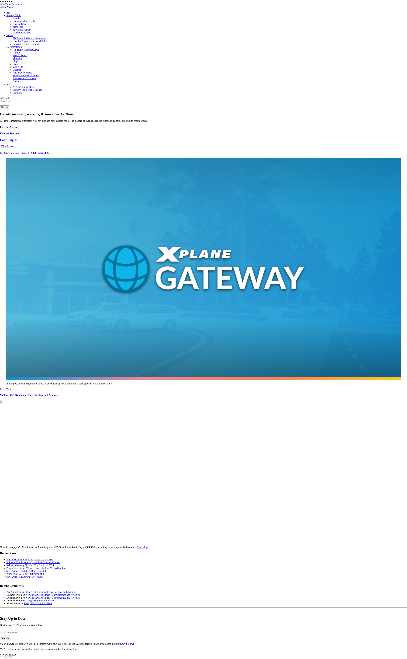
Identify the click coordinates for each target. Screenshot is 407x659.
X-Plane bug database (24, 87)
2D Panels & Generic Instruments (29, 38)
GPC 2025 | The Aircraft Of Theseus (24, 576)
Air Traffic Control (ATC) (26, 49)
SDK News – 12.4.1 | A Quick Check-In (26, 571)
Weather (17, 69)
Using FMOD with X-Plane (40, 600)
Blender (17, 18)
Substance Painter (22, 29)
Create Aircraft (10, 127)
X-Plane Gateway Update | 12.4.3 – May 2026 (24, 153)
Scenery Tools (13, 15)
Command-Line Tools (24, 21)
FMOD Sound (20, 55)
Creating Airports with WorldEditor (30, 41)
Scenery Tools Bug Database (27, 89)
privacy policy (125, 643)
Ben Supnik (12, 592)
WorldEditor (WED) (23, 32)
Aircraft (17, 52)
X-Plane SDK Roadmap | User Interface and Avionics (29, 395)
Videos (9, 35)
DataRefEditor (20, 24)
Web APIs (18, 67)
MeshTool (18, 26)
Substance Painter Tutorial (26, 44)
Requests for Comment (24, 78)
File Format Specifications (26, 75)
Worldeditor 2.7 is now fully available (25, 573)
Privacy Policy (6, 656)
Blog (8, 12)
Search (4, 107)
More (9, 84)
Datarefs (17, 81)
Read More (5, 389)
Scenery (17, 64)
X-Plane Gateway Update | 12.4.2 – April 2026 (30, 565)
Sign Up (5, 638)
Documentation (14, 46)
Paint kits (17, 92)
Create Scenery (10, 133)
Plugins (16, 61)
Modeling (17, 58)
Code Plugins (8, 140)
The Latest (8, 146)
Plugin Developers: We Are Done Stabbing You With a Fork (36, 568)
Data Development (22, 72)
